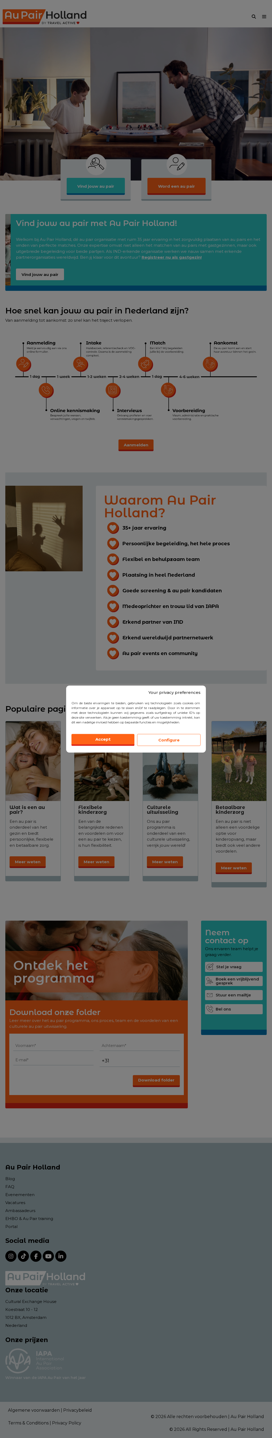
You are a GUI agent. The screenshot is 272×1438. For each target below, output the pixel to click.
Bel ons (223, 1009)
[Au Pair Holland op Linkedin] (60, 1256)
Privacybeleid (77, 1410)
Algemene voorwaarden (34, 1410)
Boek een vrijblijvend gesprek (237, 981)
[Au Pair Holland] (44, 17)
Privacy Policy (66, 1423)
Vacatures (15, 1202)
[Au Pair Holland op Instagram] (10, 1256)
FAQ (9, 1186)
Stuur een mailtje (233, 994)
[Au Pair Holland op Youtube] (48, 1256)
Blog (10, 1178)
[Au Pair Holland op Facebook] (35, 1256)
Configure (169, 739)
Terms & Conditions (28, 1423)
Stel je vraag (228, 966)
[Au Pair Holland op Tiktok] (23, 1256)
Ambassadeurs (20, 1210)
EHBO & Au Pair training (29, 1218)
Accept (102, 739)
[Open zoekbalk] (253, 16)
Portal (11, 1226)
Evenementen (20, 1194)
